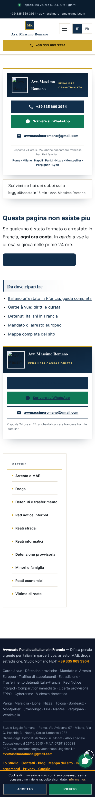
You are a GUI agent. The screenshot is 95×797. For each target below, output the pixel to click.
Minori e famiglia (29, 567)
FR (87, 28)
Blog (42, 763)
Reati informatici (29, 541)
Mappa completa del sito (31, 334)
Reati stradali (26, 528)
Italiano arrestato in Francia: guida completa (50, 298)
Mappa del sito (60, 763)
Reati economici (29, 581)
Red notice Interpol (31, 515)
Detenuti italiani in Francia (33, 316)
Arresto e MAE (27, 476)
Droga (20, 489)
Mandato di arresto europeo (35, 325)
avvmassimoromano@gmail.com (62, 13)
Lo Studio (11, 763)
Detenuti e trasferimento (36, 502)
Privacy (29, 769)
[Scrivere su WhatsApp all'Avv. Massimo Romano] (85, 761)
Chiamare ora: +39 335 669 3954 (39, 259)
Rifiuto (70, 789)
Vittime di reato (28, 594)
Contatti (28, 763)
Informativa (76, 779)
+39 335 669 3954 (23, 13)
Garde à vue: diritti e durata (34, 307)
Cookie (44, 769)
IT (77, 28)
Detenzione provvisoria (35, 554)
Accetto (25, 789)
